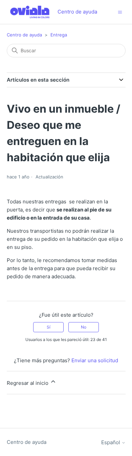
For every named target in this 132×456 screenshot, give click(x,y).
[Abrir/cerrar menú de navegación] (120, 12)
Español (111, 442)
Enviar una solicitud (94, 360)
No (83, 327)
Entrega (58, 34)
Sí (48, 327)
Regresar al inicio (28, 383)
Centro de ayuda (24, 34)
